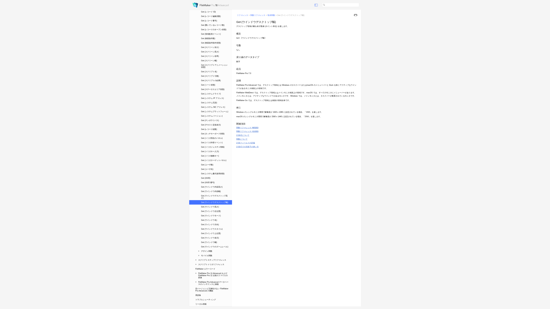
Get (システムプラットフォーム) (214, 111)
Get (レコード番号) (209, 21)
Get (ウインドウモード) (211, 216)
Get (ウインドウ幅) (209, 242)
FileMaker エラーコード (205, 269)
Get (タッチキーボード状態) (212, 134)
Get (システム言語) (209, 103)
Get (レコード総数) (209, 129)
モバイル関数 (206, 255)
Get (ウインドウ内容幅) (211, 191)
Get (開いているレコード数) (212, 25)
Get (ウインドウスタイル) (212, 229)
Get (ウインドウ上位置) (211, 233)
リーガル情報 (201, 304)
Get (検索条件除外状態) (211, 43)
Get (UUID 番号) (208, 182)
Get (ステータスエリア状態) (212, 89)
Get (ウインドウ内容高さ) (212, 187)
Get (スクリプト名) (209, 72)
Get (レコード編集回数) (211, 16)
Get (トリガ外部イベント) (212, 142)
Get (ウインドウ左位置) (211, 211)
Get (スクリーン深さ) (210, 47)
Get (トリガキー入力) (210, 151)
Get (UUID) (205, 178)
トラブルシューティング (205, 300)
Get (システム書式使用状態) (212, 174)
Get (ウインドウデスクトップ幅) (214, 202)
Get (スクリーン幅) (209, 61)
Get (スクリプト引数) (210, 76)
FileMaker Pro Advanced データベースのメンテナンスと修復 (213, 283)
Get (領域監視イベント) (211, 34)
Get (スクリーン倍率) (210, 56)
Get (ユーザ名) (207, 169)
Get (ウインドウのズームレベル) (214, 247)
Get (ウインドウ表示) (210, 238)
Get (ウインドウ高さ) (210, 207)
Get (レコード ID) (208, 12)
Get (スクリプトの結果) (211, 80)
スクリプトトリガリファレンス (211, 264)
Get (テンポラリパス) (210, 120)
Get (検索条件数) (208, 38)
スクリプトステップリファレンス (212, 260)
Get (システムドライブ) (211, 94)
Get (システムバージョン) (212, 116)
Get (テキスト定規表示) (211, 125)
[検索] (360, 5)
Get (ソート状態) (208, 85)
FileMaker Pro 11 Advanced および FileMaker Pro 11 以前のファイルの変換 (213, 275)
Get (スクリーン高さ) (210, 52)
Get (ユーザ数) (207, 165)
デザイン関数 (206, 251)
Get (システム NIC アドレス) (213, 107)
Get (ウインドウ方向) (210, 224)
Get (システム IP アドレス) (212, 98)
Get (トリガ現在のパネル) (212, 138)
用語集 (198, 295)
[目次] (316, 5)
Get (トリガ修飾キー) (210, 156)
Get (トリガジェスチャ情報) (212, 147)
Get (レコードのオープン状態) (213, 29)
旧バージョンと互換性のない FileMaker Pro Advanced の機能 (211, 290)
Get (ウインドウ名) (209, 220)
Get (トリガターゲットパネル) (213, 160)
